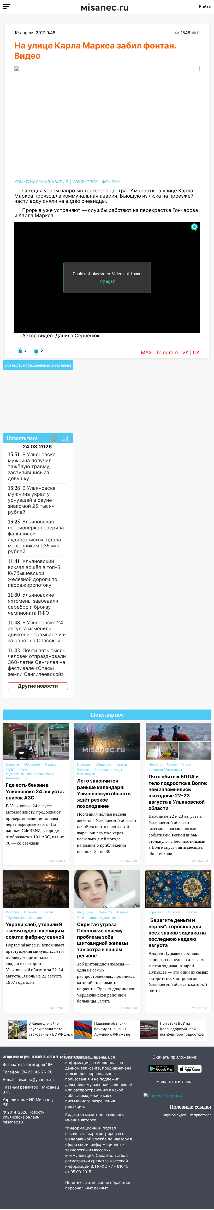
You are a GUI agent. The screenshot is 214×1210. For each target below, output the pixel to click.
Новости (12, 764)
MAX (146, 353)
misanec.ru (13, 1122)
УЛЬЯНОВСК (85, 181)
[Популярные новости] (65, 438)
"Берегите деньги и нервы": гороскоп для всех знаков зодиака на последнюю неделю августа (177, 932)
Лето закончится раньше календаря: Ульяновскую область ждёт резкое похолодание (104, 793)
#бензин (26, 770)
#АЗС (10, 770)
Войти (205, 6)
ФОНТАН (111, 181)
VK (185, 353)
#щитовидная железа (105, 918)
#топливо (13, 778)
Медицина (85, 912)
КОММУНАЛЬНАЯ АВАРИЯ (41, 181)
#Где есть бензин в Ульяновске (30, 774)
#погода (83, 770)
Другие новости (38, 686)
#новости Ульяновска (165, 770)
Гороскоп (155, 912)
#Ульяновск (86, 774)
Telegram (167, 353)
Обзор (172, 764)
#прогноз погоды (108, 770)
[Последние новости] (54, 438)
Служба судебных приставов (186, 1115)
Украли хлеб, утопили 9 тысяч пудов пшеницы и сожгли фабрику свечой (35, 930)
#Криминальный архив (24, 918)
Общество (32, 764)
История (12, 912)
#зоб (80, 918)
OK (196, 353)
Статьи (50, 764)
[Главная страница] (104, 6)
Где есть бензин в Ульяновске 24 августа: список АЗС (35, 791)
